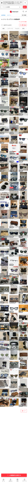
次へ (23, 411)
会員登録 (3, 15)
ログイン (9, 15)
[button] (23, 11)
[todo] (26, 11)
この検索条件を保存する (15, 475)
